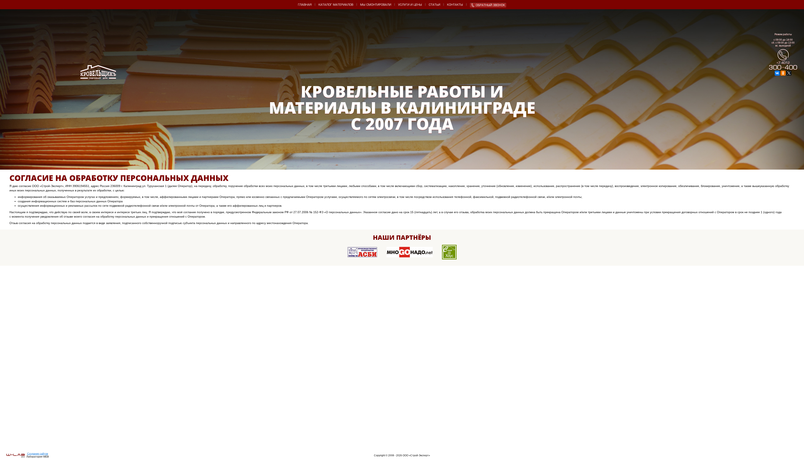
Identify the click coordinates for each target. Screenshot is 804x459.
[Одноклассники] (783, 73)
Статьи (434, 5)
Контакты (455, 5)
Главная (305, 5)
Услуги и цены (410, 5)
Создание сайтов (37, 453)
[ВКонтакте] (777, 73)
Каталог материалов (335, 5)
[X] (788, 73)
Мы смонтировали (375, 5)
